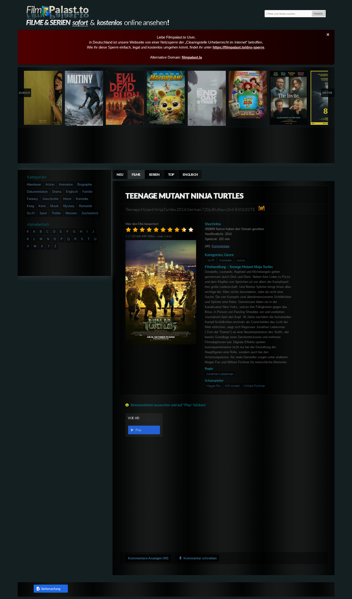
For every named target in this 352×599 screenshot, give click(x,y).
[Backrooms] (43, 98)
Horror (67, 199)
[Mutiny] (84, 99)
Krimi (42, 206)
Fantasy (32, 199)
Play (138, 430)
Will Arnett (232, 386)
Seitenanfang (50, 589)
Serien (154, 174)
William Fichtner (254, 386)
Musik (54, 206)
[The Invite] (289, 98)
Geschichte (50, 199)
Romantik (85, 206)
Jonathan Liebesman (219, 374)
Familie (87, 191)
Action (241, 260)
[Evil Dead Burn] (125, 98)
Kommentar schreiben (200, 558)
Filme (136, 174)
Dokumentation (37, 191)
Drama (56, 191)
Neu (120, 174)
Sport (43, 213)
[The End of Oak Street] (207, 99)
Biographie (84, 184)
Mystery (68, 206)
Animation (66, 184)
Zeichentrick (89, 213)
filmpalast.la (192, 57)
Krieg (30, 206)
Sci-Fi (211, 260)
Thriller (56, 213)
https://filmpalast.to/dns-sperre (238, 47)
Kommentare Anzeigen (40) (148, 558)
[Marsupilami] (166, 98)
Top (171, 174)
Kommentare (220, 246)
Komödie (226, 260)
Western (71, 213)
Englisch (190, 174)
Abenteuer (34, 184)
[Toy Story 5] (248, 94)
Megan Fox (213, 386)
